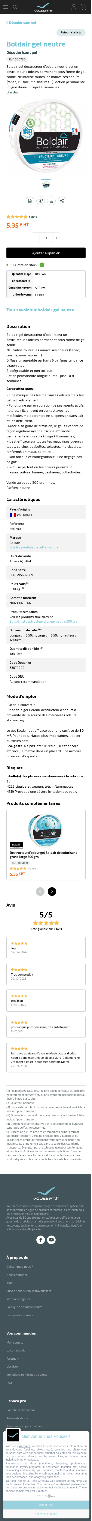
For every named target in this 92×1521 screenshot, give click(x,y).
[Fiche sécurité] (40, 201)
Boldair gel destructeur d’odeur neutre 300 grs (43, 621)
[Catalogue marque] (51, 201)
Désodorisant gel (22, 22)
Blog (9, 1282)
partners (24, 1446)
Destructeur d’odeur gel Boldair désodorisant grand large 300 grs (43, 855)
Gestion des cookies (19, 1315)
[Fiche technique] (30, 201)
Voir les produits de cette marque (34, 547)
